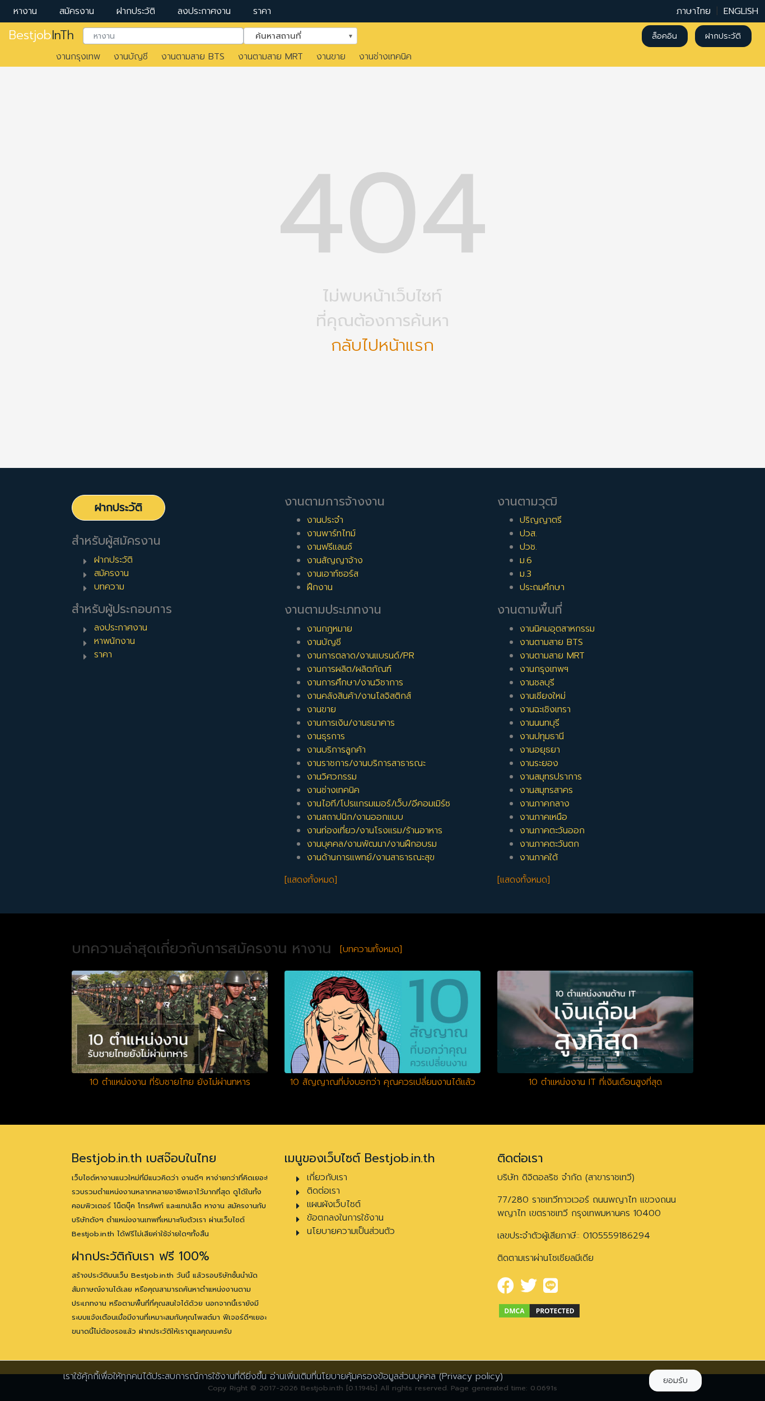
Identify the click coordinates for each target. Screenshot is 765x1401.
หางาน (25, 11)
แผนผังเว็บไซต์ (334, 1204)
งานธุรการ (326, 736)
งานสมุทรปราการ (551, 776)
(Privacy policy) (471, 1376)
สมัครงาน (76, 11)
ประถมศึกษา (542, 587)
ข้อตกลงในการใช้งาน (345, 1217)
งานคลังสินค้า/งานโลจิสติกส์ (359, 696)
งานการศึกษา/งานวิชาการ (355, 682)
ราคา (262, 11)
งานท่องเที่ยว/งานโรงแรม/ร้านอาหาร (374, 830)
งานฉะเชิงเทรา (545, 709)
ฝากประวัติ (135, 11)
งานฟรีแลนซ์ (329, 547)
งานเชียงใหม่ (543, 696)
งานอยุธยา (540, 750)
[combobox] (163, 36)
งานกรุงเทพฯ (544, 669)
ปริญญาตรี (541, 520)
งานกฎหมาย (329, 628)
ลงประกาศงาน (204, 11)
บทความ (109, 586)
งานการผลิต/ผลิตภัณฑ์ (349, 669)
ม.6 (526, 560)
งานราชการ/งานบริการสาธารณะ (366, 763)
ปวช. (528, 547)
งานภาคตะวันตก (549, 844)
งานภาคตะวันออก (552, 830)
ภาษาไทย (694, 11)
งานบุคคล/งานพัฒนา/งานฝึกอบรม (372, 844)
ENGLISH (741, 11)
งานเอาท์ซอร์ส (332, 574)
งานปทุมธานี (542, 736)
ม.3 (525, 574)
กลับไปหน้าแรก (382, 345)
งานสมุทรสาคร (546, 790)
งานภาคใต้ (539, 857)
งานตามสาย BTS (193, 56)
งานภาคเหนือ (543, 817)
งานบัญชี (131, 56)
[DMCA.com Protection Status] (539, 1311)
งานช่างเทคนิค (385, 56)
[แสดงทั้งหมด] (310, 880)
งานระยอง (539, 763)
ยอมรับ (675, 1380)
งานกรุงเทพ (78, 56)
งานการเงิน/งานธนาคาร (351, 723)
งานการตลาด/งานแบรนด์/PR (360, 655)
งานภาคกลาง (545, 803)
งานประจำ (325, 520)
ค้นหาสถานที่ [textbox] (293, 35)
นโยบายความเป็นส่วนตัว (351, 1231)
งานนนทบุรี (539, 723)
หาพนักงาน (114, 641)
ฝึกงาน (320, 587)
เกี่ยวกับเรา (327, 1177)
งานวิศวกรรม (332, 776)
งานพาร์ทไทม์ (331, 533)
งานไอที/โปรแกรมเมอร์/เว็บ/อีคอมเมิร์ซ (378, 803)
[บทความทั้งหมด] (371, 949)
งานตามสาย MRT (270, 56)
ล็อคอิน (664, 36)
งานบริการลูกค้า (336, 750)
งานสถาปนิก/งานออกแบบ (355, 817)
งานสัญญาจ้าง (335, 560)
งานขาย (331, 56)
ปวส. (528, 533)
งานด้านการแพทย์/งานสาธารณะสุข (371, 857)
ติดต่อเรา (323, 1191)
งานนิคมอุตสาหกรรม (557, 628)
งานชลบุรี (537, 682)
